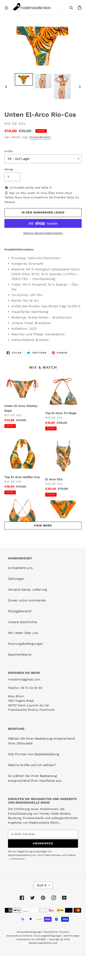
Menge (8, 169)
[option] (24, 79)
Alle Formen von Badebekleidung (33, 754)
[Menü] (6, 7)
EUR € (42, 885)
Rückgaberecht (20, 611)
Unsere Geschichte (22, 622)
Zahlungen (16, 579)
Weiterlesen (18, 858)
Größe (8, 151)
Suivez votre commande (27, 600)
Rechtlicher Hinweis (56, 932)
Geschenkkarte (19, 654)
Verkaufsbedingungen (29, 932)
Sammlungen (72, 935)
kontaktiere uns (20, 568)
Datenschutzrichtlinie (19, 935)
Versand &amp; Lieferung (27, 589)
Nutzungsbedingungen (25, 644)
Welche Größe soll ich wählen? (32, 765)
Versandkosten (40, 137)
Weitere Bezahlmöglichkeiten (43, 233)
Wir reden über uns (23, 633)
